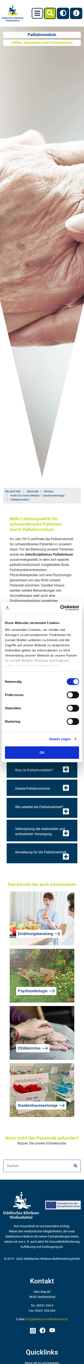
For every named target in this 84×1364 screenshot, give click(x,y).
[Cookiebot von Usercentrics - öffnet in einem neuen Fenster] (60, 608)
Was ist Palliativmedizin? (34, 770)
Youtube (51, 1330)
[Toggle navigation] (37, 13)
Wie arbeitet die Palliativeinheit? (39, 807)
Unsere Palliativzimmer (32, 789)
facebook (42, 1329)
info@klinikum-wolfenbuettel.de (47, 1319)
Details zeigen (60, 739)
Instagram (32, 1329)
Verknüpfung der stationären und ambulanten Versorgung (40, 831)
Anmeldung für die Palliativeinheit (40, 852)
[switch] (73, 695)
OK (42, 752)
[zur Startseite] (12, 13)
